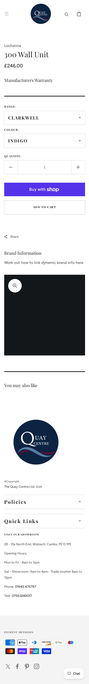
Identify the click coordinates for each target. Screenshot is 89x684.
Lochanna (12, 45)
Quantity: (13, 156)
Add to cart (44, 207)
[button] (7, 14)
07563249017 (22, 596)
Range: (10, 106)
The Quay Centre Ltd (19, 487)
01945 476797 (25, 586)
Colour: (11, 130)
